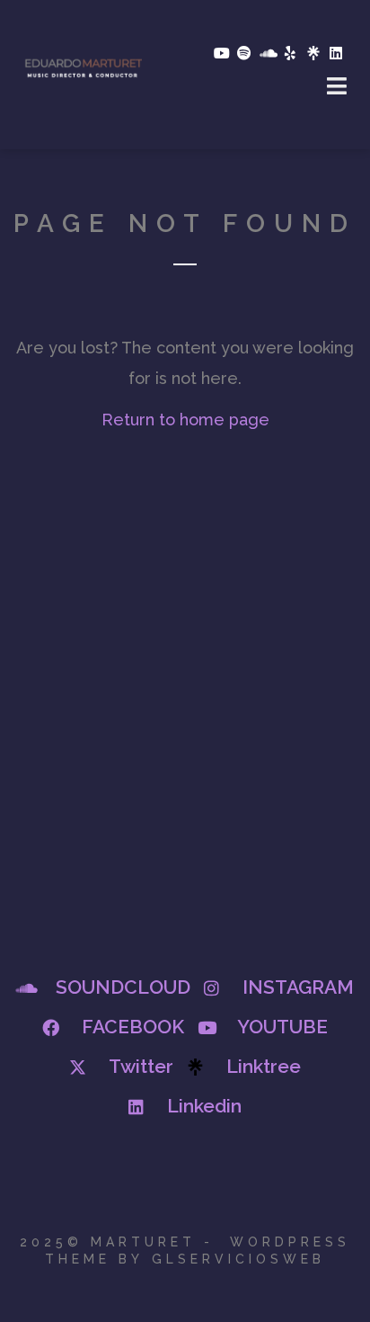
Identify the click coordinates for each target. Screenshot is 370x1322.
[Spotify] (244, 53)
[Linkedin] (336, 53)
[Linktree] (313, 53)
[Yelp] (290, 53)
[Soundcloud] (267, 53)
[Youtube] (221, 53)
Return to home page (185, 419)
